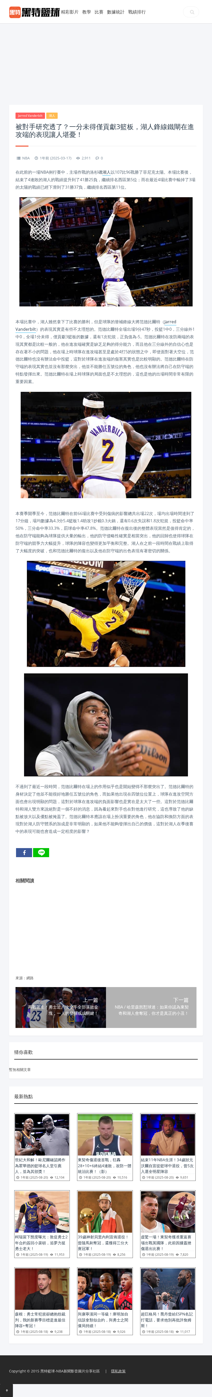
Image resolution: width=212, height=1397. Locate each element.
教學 (86, 12)
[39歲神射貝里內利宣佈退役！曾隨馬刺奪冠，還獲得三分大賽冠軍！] (105, 1212)
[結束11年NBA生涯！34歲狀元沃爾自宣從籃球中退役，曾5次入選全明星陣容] (168, 1135)
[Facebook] (24, 852)
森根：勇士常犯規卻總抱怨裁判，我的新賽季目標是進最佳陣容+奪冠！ (40, 1319)
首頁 (40, 12)
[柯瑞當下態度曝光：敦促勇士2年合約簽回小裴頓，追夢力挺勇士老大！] (42, 1212)
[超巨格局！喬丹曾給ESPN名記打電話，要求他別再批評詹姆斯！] (168, 1289)
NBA (26, 158)
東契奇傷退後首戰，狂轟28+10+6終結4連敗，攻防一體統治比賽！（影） (104, 1165)
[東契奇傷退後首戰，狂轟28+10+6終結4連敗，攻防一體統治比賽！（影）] (105, 1135)
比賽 (99, 12)
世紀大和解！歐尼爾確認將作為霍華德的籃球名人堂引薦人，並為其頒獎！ (40, 1165)
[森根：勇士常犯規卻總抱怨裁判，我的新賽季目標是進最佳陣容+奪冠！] (42, 1289)
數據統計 (116, 12)
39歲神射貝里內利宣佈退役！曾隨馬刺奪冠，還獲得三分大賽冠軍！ (103, 1242)
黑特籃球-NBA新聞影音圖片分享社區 (70, 1371)
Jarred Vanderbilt (30, 115)
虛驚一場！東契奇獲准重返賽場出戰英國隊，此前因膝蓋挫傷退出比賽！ (166, 1242)
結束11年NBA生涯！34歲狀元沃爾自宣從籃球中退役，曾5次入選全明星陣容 (167, 1165)
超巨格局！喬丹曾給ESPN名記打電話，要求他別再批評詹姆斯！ (167, 1319)
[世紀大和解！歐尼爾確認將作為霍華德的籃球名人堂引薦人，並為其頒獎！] (42, 1135)
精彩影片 (70, 12)
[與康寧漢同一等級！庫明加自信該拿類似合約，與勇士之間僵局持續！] (105, 1289)
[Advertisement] (106, 63)
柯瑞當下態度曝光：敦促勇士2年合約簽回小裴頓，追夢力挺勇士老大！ (41, 1242)
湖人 (52, 115)
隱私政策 (118, 1371)
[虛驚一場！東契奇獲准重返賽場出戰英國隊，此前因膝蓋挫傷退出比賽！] (168, 1212)
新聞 (53, 12)
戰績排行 (137, 12)
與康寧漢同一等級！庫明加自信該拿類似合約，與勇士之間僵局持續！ (103, 1319)
